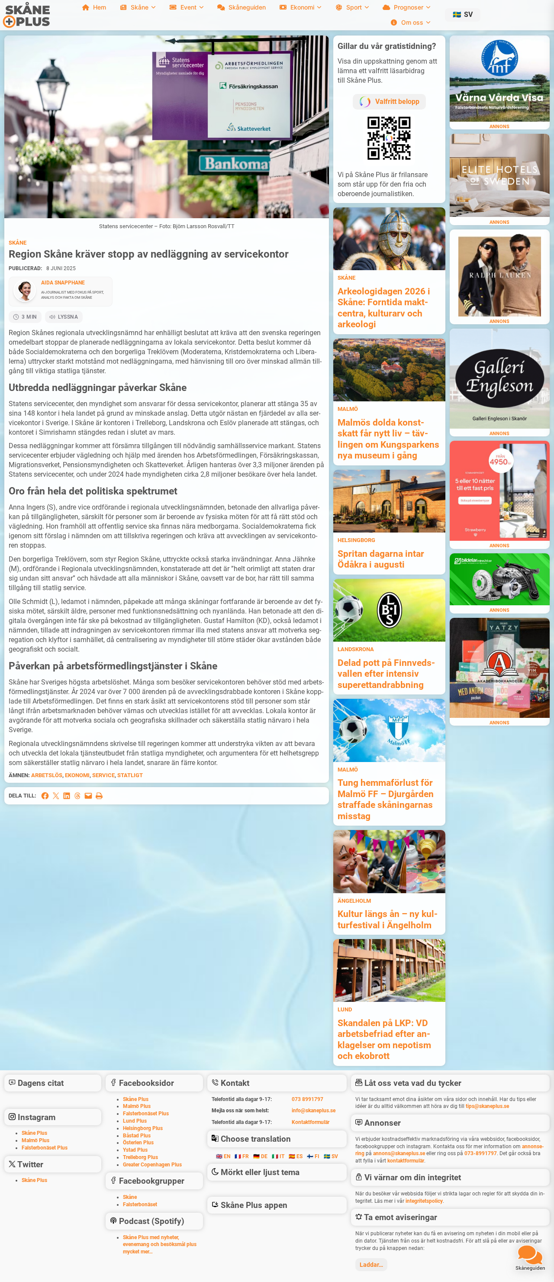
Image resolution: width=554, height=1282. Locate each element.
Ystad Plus (135, 1150)
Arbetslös (46, 775)
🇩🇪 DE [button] (260, 1156)
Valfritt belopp (397, 101)
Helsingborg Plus (143, 1128)
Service (103, 775)
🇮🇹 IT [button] (278, 1156)
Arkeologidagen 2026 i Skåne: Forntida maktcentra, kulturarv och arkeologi (384, 308)
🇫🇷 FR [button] (242, 1156)
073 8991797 (307, 1099)
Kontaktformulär (310, 1122)
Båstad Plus (137, 1136)
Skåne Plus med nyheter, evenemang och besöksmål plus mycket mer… (159, 1244)
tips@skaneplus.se (487, 1106)
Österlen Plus (138, 1143)
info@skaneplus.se (313, 1111)
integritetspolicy (424, 1201)
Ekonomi (77, 775)
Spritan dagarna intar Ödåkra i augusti (381, 559)
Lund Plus (135, 1121)
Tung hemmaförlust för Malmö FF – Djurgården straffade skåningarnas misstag (386, 799)
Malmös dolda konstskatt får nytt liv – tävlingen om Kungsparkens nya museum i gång (388, 439)
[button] (462, 15)
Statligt (130, 775)
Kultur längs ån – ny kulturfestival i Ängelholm (388, 919)
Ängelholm (354, 901)
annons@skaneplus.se (399, 1153)
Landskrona (356, 649)
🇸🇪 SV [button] (331, 1156)
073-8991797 (480, 1153)
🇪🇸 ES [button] (296, 1156)
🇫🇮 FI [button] (313, 1156)
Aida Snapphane (63, 283)
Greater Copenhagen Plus (152, 1165)
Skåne (17, 242)
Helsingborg (356, 540)
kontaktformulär (405, 1161)
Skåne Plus (34, 1133)
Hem (99, 7)
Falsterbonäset (140, 1204)
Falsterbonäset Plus (45, 1148)
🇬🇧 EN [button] (223, 1156)
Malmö (348, 409)
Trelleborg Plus (140, 1157)
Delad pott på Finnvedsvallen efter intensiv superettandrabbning (386, 673)
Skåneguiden (247, 7)
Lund (345, 1009)
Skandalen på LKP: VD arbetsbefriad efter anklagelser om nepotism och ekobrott (384, 1039)
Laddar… (371, 1264)
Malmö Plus (35, 1140)
